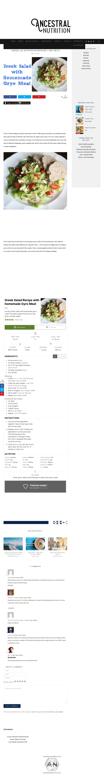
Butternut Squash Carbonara (86, 149)
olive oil (16, 378)
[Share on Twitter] (24, 96)
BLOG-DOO (57, 773)
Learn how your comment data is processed (47, 712)
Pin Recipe (52, 327)
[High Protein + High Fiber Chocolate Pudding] (35, 543)
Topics (67, 41)
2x (59, 356)
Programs (46, 41)
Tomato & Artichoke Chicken (86, 152)
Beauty (86, 58)
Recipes (35, 45)
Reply (21, 577)
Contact (78, 41)
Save (52, 522)
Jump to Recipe (11, 103)
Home (13, 41)
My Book (86, 63)
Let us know (34, 488)
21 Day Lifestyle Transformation (18, 737)
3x (64, 356)
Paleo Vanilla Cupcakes (86, 144)
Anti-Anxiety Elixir (86, 155)
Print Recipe (25, 103)
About (20, 41)
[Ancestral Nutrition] (52, 25)
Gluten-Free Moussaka (86, 157)
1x (55, 356)
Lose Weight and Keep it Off (18, 742)
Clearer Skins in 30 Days (18, 739)
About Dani (86, 66)
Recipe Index (31, 41)
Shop (57, 41)
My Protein (78, 45)
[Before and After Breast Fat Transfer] (57, 543)
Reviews (86, 55)
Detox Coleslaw (86, 147)
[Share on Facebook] (10, 96)
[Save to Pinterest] (39, 96)
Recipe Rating (9, 682)
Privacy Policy (86, 68)
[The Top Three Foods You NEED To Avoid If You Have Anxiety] (13, 543)
